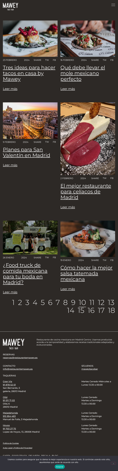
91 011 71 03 (9, 400)
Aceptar (59, 467)
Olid (5, 397)
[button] (47, 60)
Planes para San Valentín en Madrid (26, 152)
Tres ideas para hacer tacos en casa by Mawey (29, 73)
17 (101, 310)
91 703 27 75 (9, 428)
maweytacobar (89, 369)
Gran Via (7, 381)
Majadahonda (10, 412)
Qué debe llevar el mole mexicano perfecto (82, 73)
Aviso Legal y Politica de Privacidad (17, 448)
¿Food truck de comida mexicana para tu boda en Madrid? (25, 273)
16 (91, 310)
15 (81, 310)
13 (111, 302)
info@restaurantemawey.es (18, 369)
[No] (113, 463)
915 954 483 (9, 416)
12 (101, 302)
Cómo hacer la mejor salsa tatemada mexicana (86, 273)
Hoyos (6, 425)
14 (70, 310)
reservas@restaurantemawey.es (20, 357)
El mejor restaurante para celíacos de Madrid (85, 191)
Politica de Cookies (11, 443)
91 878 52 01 (9, 384)
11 (92, 302)
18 (111, 310)
